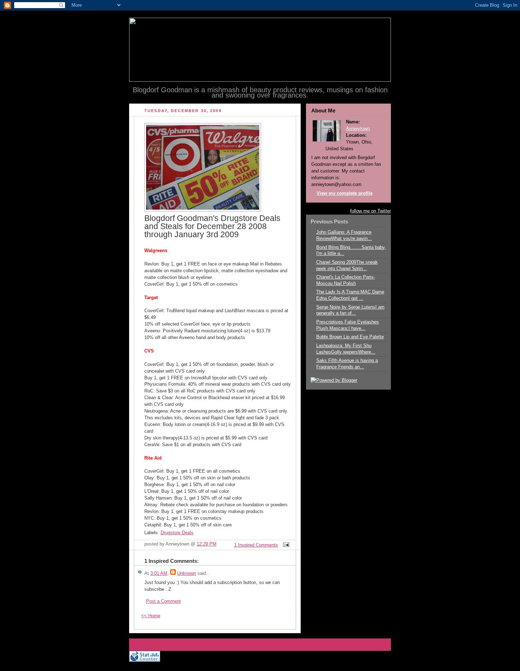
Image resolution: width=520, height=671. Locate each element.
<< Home (150, 615)
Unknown (186, 573)
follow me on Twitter (370, 211)
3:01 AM (158, 573)
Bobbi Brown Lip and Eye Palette (350, 336)
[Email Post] (285, 545)
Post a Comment (163, 601)
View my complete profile (344, 193)
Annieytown (358, 128)
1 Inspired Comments (256, 545)
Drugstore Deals (177, 532)
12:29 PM (206, 544)
